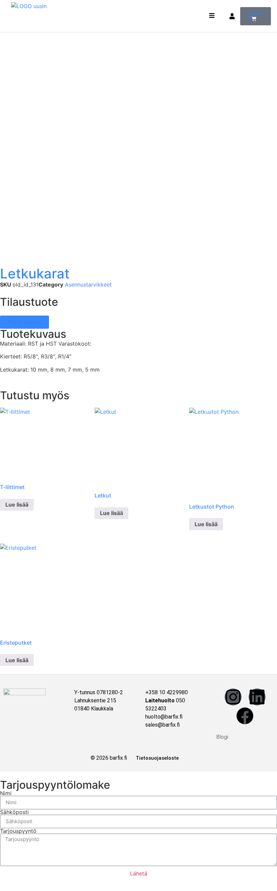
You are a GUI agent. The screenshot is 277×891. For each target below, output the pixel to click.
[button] (212, 16)
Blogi (222, 737)
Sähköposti (14, 812)
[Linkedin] (257, 696)
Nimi (5, 793)
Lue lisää (16, 504)
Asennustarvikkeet (88, 284)
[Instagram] (233, 696)
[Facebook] (244, 715)
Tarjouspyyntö (18, 831)
